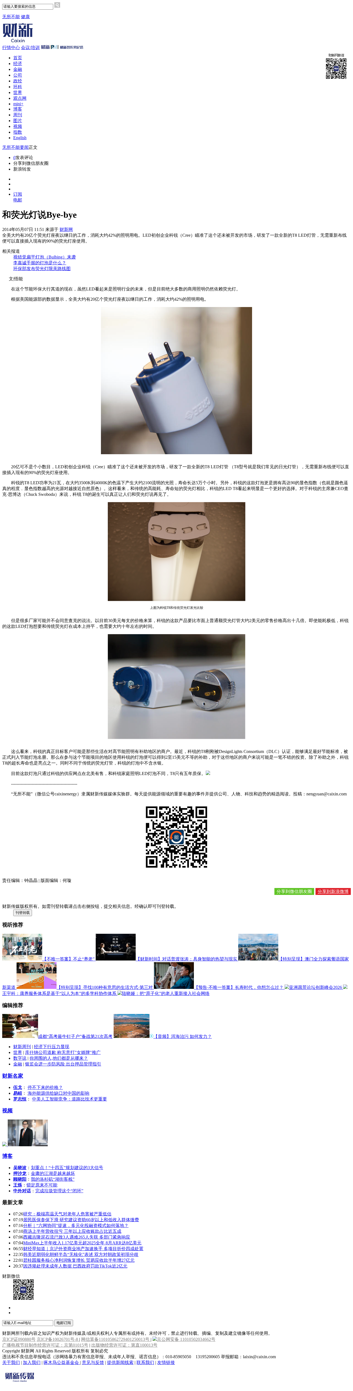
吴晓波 (19, 1167)
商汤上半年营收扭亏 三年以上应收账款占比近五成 (72, 1231)
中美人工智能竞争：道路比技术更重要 (69, 1099)
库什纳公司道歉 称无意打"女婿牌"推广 (63, 1052)
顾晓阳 (19, 1179)
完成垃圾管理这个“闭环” (59, 1190)
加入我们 (32, 1362)
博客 (17, 109)
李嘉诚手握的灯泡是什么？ (39, 262)
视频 (17, 126)
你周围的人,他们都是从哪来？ (59, 1058)
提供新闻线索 (120, 1362)
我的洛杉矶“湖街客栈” (52, 1179)
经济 (17, 63)
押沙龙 (19, 1173)
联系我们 (145, 1362)
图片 (17, 120)
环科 (17, 86)
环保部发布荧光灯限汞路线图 (42, 268)
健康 (25, 16)
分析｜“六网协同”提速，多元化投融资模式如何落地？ (76, 1225)
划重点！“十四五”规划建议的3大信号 (67, 1167)
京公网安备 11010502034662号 (186, 1339)
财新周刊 (22, 1046)
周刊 (17, 114)
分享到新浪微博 (333, 891)
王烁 (17, 1185)
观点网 (19, 98)
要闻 (24, 147)
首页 (17, 57)
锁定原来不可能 (41, 1185)
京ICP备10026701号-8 (58, 1339)
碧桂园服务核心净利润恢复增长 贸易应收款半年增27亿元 (79, 1260)
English (19, 137)
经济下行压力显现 (51, 1046)
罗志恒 (19, 1099)
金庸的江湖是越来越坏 (53, 1173)
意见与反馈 (93, 1362)
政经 (17, 81)
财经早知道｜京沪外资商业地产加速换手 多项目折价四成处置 (83, 1248)
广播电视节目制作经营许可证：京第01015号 (45, 1345)
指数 (17, 132)
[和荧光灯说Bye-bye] (208, 773)
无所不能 (11, 16)
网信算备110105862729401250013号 (116, 1339)
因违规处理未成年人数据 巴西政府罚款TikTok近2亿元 (75, 1266)
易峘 (17, 1093)
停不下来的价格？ (45, 1087)
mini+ (18, 103)
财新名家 (12, 1076)
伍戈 (17, 1087)
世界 (17, 92)
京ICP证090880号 (19, 1339)
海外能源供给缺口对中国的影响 (58, 1093)
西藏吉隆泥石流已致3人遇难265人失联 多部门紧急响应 (76, 1237)
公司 (17, 75)
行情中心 (11, 47)
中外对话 (22, 1190)
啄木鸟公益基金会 (62, 1362)
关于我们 (11, 1362)
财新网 (66, 229)
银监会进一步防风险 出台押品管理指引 (63, 1064)
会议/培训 (30, 47)
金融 (17, 69)
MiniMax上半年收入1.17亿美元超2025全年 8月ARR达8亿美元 (82, 1243)
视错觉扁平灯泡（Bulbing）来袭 (44, 257)
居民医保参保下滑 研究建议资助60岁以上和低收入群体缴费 (81, 1219)
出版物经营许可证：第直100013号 (124, 1345)
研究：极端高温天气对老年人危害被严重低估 (67, 1214)
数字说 (19, 1058)
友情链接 (166, 1362)
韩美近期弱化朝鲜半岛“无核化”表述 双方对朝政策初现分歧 (80, 1254)
